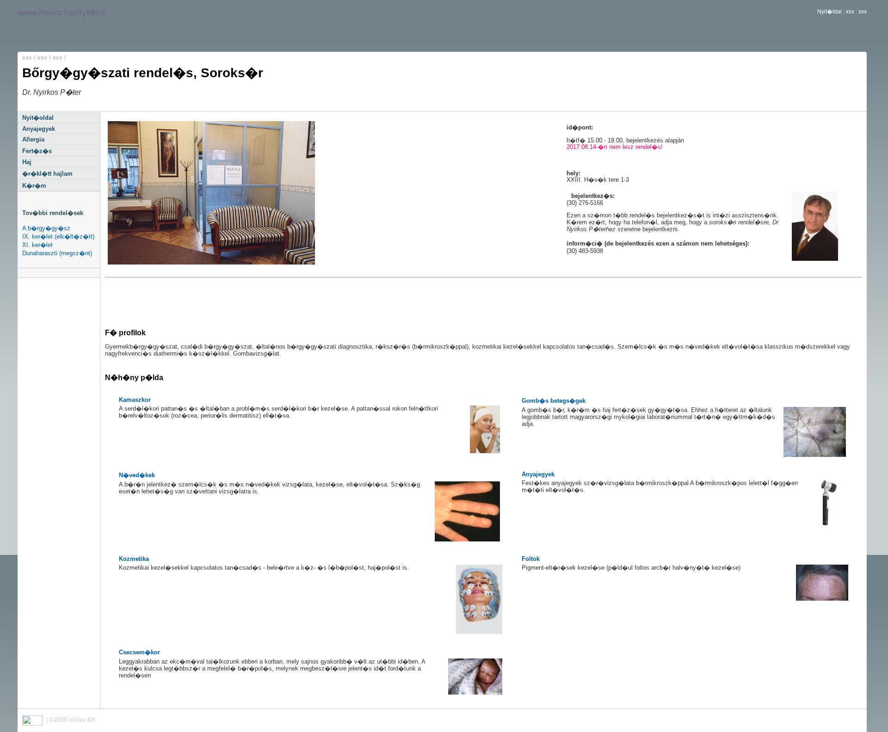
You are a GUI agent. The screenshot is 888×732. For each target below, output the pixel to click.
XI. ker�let (37, 244)
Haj (26, 162)
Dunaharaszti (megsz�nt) (57, 253)
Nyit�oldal (38, 117)
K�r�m (34, 185)
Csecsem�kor (139, 652)
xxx (850, 11)
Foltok (531, 558)
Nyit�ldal (829, 11)
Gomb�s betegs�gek (554, 400)
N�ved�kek (137, 475)
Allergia (33, 139)
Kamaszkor (135, 399)
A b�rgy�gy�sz (46, 228)
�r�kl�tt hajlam (47, 173)
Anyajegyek (38, 128)
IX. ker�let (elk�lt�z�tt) (58, 236)
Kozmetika (134, 558)
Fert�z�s (37, 151)
